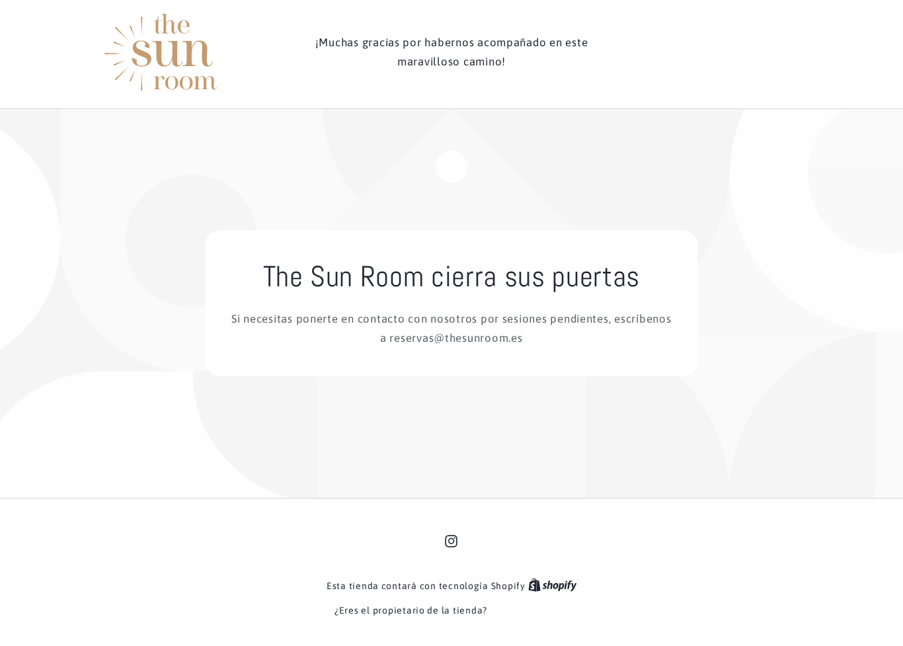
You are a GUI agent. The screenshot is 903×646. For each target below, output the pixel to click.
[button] (729, 52)
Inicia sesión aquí (529, 610)
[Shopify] (552, 586)
